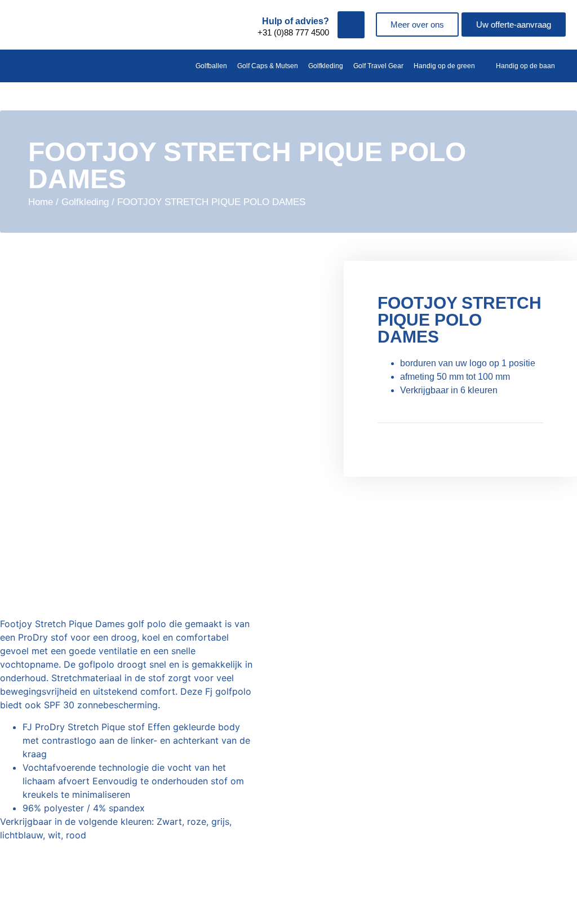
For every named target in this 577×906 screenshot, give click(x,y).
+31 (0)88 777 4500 (293, 32)
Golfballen (211, 66)
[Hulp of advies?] (351, 24)
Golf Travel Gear (378, 66)
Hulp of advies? (295, 21)
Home (40, 202)
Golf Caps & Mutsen (267, 66)
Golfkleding (325, 66)
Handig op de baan (525, 66)
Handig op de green (444, 66)
